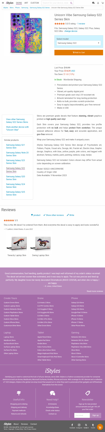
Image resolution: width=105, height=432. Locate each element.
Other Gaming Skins (78, 360)
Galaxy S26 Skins (77, 309)
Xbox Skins (75, 350)
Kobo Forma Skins (44, 347)
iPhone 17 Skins (77, 322)
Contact (33, 424)
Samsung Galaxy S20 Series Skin (15, 178)
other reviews (55, 215)
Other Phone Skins (78, 326)
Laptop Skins (9, 337)
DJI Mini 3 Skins (43, 316)
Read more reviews (95, 291)
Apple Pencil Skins (44, 337)
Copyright (11, 429)
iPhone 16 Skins (77, 319)
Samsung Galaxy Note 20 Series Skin (17, 154)
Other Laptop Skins (11, 353)
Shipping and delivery (19, 407)
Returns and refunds (18, 414)
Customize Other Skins (12, 326)
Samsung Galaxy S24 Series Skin (15, 185)
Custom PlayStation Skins (13, 312)
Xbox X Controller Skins (80, 357)
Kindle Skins (42, 343)
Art (26, 3)
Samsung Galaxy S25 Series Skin (15, 193)
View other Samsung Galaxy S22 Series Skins (17, 120)
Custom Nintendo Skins (12, 309)
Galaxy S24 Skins (77, 303)
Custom (35, 3)
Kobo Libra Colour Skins (46, 350)
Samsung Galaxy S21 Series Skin (15, 146)
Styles (9, 3)
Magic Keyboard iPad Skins (48, 353)
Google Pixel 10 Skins (79, 312)
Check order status (53, 410)
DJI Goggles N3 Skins (46, 312)
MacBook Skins (9, 340)
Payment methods (18, 410)
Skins (19, 3)
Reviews (24, 424)
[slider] (59, 24)
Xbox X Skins (76, 353)
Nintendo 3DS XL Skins (79, 340)
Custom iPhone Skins (11, 322)
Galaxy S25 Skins (77, 306)
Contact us (52, 414)
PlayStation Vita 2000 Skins (81, 347)
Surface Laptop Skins (12, 347)
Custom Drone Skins (11, 303)
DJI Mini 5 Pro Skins (45, 322)
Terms (6, 429)
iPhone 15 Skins (77, 316)
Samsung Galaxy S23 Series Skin (15, 161)
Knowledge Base (52, 407)
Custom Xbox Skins (11, 319)
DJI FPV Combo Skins (46, 306)
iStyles (5, 8)
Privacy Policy (19, 429)
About (16, 424)
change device (70, 31)
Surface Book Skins (11, 343)
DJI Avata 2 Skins (44, 303)
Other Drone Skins (44, 326)
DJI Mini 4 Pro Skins (45, 319)
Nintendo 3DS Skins (78, 337)
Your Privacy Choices (30, 429)
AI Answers (52, 404)
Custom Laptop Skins (12, 306)
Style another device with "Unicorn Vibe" (17, 128)
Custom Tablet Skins (11, 316)
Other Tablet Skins (44, 360)
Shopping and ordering (18, 404)
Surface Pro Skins (10, 350)
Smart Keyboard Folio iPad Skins (50, 357)
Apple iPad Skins (44, 340)
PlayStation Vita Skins (79, 343)
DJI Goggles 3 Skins (45, 309)
